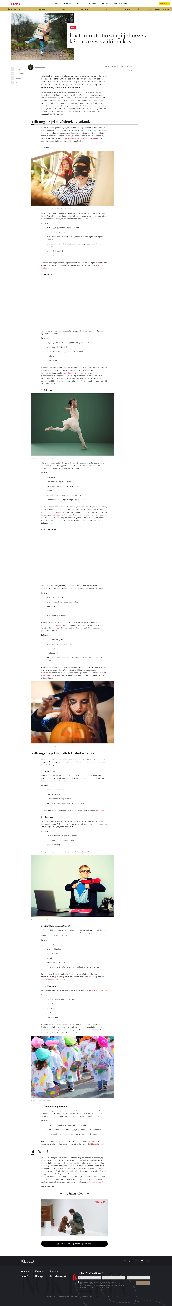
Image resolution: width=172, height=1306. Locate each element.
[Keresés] (139, 9)
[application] (74, 1217)
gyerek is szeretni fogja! (80, 852)
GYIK (123, 1296)
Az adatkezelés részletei (101, 1287)
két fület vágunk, (55, 512)
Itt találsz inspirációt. (98, 1144)
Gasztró (92, 3)
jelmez (121, 66)
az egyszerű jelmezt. (100, 990)
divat (63, 9)
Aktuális (55, 3)
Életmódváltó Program (15, 9)
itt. (59, 631)
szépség (42, 9)
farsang (114, 66)
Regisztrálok (166, 9)
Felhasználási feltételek (68, 1296)
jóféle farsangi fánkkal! (94, 1182)
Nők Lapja (14, 3)
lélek (106, 9)
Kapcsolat (100, 1296)
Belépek (157, 9)
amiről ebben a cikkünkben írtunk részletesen (81, 138)
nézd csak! (100, 810)
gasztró (127, 9)
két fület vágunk (55, 625)
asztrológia (85, 9)
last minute (128, 66)
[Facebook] (143, 9)
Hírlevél (149, 9)
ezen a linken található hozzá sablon (76, 373)
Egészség (67, 3)
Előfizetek (164, 3)
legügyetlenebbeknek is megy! (53, 979)
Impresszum (51, 1296)
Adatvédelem (87, 1296)
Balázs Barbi (40, 66)
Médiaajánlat (113, 1296)
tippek (130, 70)
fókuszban (106, 66)
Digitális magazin (120, 3)
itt (102, 520)
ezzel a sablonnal (47, 675)
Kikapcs (80, 3)
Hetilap (105, 3)
